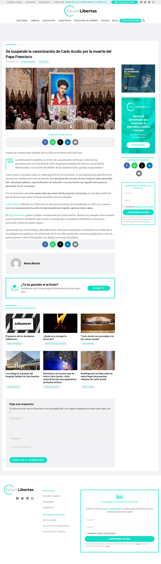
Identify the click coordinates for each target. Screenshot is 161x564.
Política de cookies (54, 532)
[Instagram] (153, 2)
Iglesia (45, 62)
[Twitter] (145, 2)
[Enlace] (80, 11)
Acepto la (139, 207)
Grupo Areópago (14, 344)
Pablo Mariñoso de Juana (55, 344)
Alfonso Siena (13, 387)
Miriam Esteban (51, 387)
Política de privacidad (56, 526)
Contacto (48, 508)
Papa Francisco (16, 215)
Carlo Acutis (12, 204)
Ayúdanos (48, 502)
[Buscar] (143, 20)
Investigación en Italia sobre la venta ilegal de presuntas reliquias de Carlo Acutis (96, 376)
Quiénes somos (51, 496)
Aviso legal (49, 520)
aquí (144, 219)
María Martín (29, 62)
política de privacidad (144, 207)
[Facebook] (141, 2)
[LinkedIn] (149, 2)
